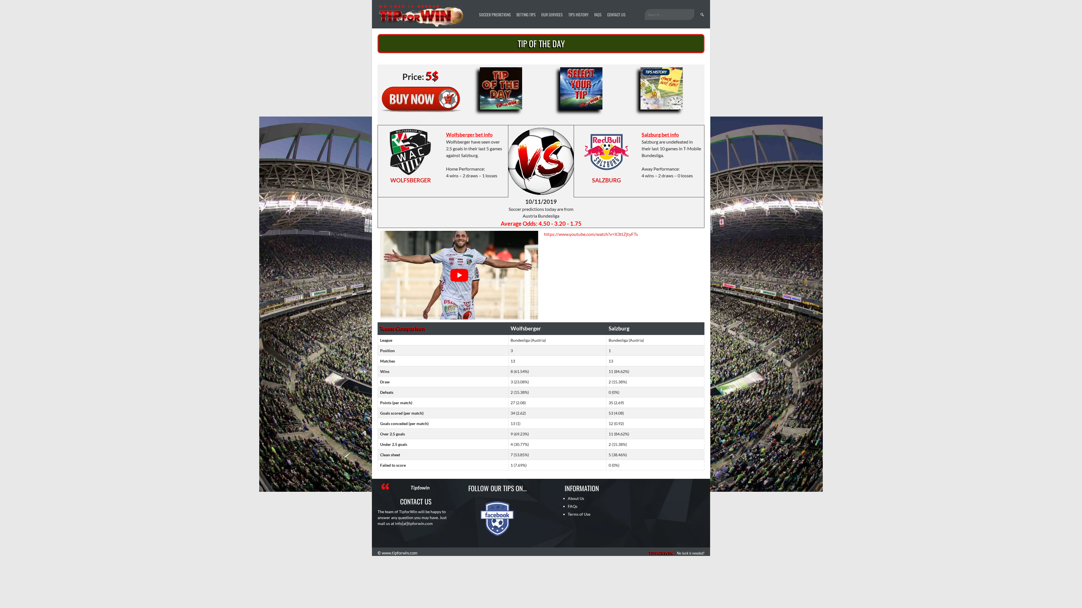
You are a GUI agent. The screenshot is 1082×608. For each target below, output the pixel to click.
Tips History (578, 14)
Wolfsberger (410, 180)
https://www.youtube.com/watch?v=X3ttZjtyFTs (591, 234)
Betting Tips (526, 14)
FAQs (598, 14)
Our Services (552, 14)
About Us (576, 498)
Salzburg (606, 180)
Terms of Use (579, 514)
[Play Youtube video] (459, 275)
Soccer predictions (495, 14)
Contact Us (616, 14)
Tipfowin (420, 487)
